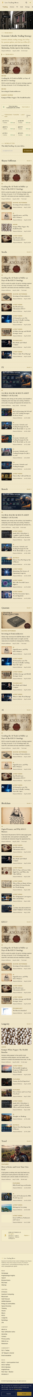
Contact (3, 1338)
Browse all (28, 118)
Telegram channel (8, 1355)
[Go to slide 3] (18, 26)
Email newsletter (6, 1357)
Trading (5, 7)
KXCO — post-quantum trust (10, 1364)
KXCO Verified (5, 1367)
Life (2, 1324)
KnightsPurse (5, 1371)
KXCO (3, 1317)
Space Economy (6, 1308)
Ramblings (4, 1322)
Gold (21, 7)
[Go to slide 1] (14, 26)
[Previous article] (2, 20)
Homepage (4, 1275)
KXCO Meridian (6, 1369)
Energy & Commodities (8, 1306)
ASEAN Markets (6, 1303)
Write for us (4, 1343)
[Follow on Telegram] (30, 2)
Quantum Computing (7, 1296)
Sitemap (3, 1287)
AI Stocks (4, 1294)
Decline (9, 1393)
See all (29, 163)
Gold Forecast (5, 1301)
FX (17, 7)
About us (4, 1331)
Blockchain (4, 1299)
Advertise (4, 1336)
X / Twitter (6, 1352)
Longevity (4, 1320)
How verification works (8, 1334)
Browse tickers (5, 1282)
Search (3, 1280)
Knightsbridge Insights (8, 1278)
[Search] (26, 3)
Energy (27, 7)
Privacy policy (5, 1341)
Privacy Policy (18, 1389)
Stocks (12, 7)
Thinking (4, 1310)
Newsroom (4, 1346)
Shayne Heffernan (6, 53)
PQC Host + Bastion (7, 1374)
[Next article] (30, 20)
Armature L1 (5, 1376)
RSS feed (4, 1285)
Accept (24, 1393)
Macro (3, 1315)
